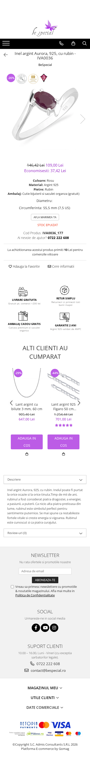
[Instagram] (54, 628)
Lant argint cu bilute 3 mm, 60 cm (26, 406)
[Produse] (6, 44)
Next (82, 119)
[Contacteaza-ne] (61, 43)
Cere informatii (62, 266)
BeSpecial (45, 65)
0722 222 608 (48, 663)
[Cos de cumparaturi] (73, 43)
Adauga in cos (27, 442)
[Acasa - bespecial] (45, 28)
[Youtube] (45, 628)
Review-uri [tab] (17, 533)
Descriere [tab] (14, 479)
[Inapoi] (3, 55)
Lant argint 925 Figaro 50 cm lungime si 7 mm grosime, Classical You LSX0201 (63, 406)
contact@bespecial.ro (48, 670)
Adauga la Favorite (26, 266)
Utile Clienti (43, 697)
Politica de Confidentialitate (35, 595)
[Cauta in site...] (84, 43)
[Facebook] (36, 628)
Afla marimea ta (45, 217)
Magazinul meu (43, 687)
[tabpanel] (45, 114)
